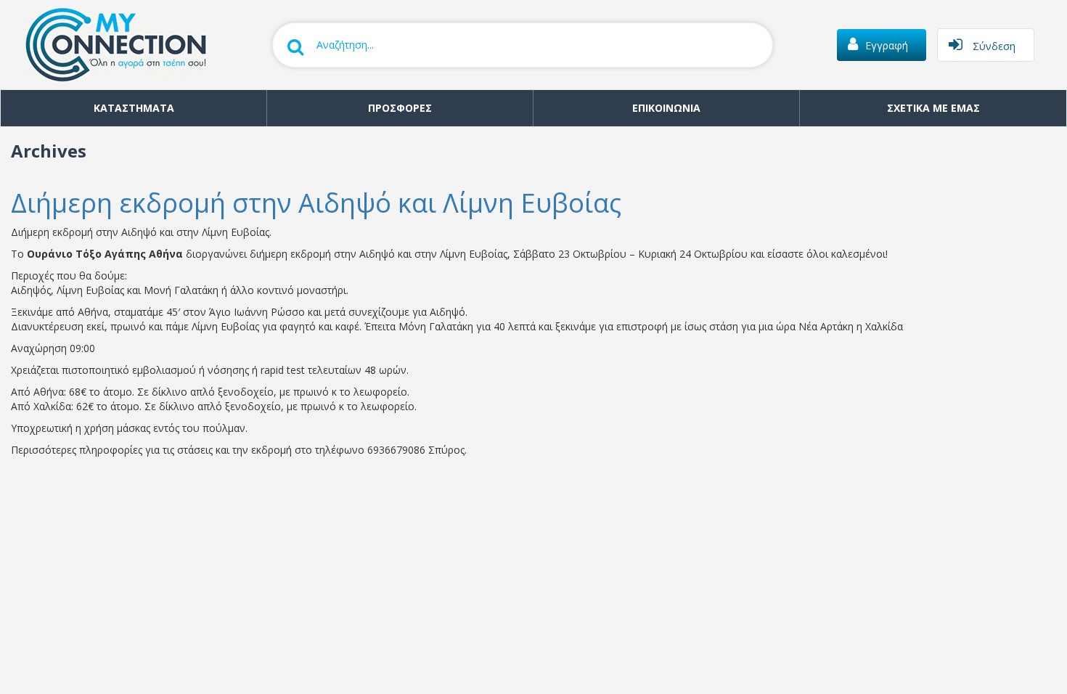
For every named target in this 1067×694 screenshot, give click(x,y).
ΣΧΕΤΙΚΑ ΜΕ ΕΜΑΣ (933, 108)
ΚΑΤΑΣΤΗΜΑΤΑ (134, 108)
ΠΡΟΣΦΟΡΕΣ (400, 108)
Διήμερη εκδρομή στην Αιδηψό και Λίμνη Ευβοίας (316, 203)
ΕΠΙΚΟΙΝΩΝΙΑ (666, 108)
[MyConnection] (109, 43)
